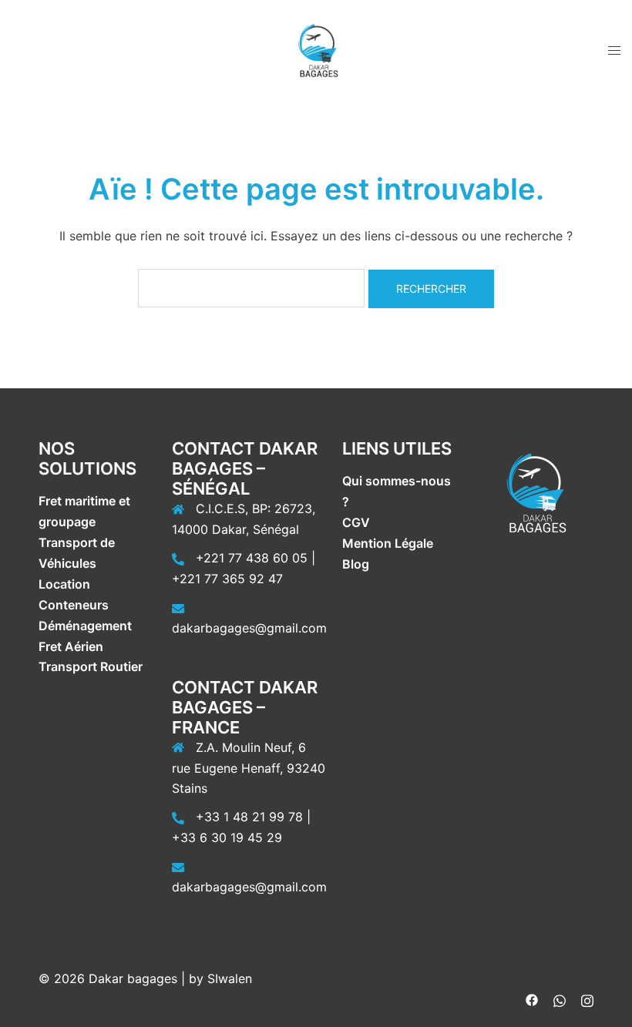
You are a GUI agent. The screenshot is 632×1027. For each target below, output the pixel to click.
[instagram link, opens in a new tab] (587, 999)
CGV (356, 522)
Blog (355, 564)
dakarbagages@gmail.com (249, 628)
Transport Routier (91, 666)
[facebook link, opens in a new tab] (532, 999)
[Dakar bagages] (316, 48)
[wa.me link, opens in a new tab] (559, 999)
